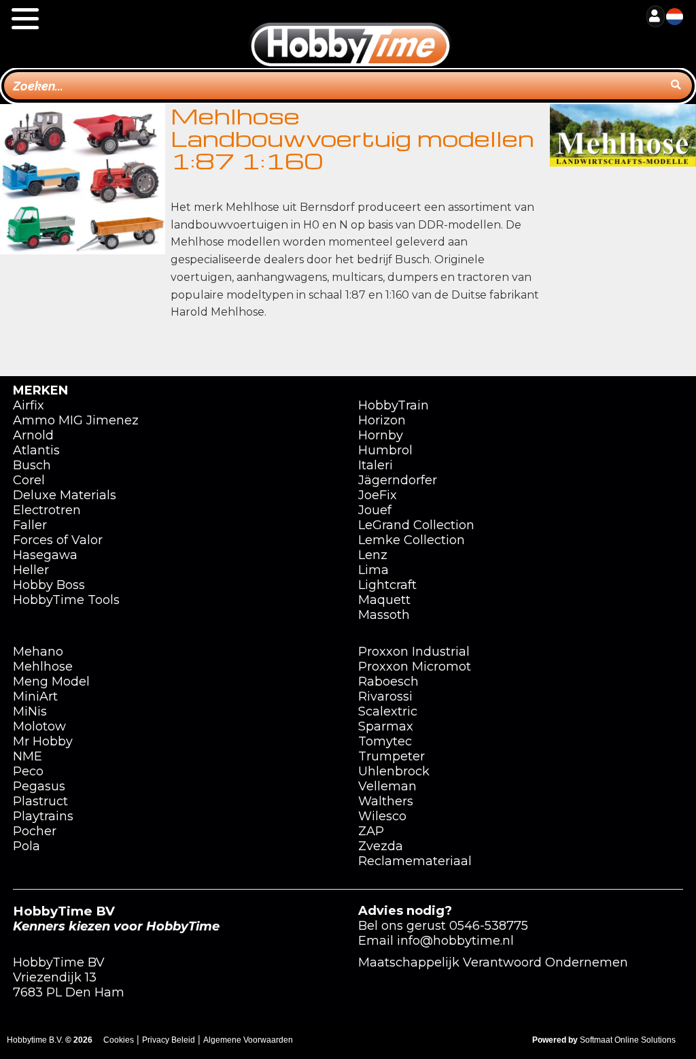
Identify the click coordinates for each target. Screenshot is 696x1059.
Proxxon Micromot (414, 666)
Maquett (384, 599)
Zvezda (380, 846)
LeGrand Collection (416, 525)
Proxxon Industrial (414, 651)
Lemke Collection (411, 540)
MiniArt (35, 696)
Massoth (384, 614)
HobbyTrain (393, 405)
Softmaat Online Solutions (628, 1040)
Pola (26, 846)
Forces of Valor (58, 540)
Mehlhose (43, 666)
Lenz (372, 555)
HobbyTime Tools (66, 599)
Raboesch (388, 681)
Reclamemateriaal (415, 861)
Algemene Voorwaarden (248, 1040)
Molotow (39, 726)
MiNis (30, 711)
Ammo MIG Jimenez (76, 420)
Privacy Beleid (168, 1040)
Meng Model (51, 681)
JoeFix (377, 495)
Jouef (375, 510)
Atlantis (36, 450)
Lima (373, 569)
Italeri (375, 465)
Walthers (385, 801)
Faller (30, 525)
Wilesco (382, 816)
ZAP (371, 831)
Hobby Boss (49, 584)
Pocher (34, 831)
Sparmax (385, 726)
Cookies (118, 1040)
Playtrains (43, 816)
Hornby (380, 435)
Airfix (28, 405)
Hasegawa (45, 555)
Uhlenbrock (394, 771)
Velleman (387, 786)
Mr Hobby (43, 741)
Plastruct (40, 801)
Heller (31, 569)
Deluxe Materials (64, 495)
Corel (29, 480)
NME (27, 756)
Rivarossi (385, 696)
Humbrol (385, 450)
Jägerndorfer (397, 480)
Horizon (382, 420)
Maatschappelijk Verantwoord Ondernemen (493, 962)
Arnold (33, 435)
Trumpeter (391, 756)
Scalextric (387, 711)
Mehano (38, 651)
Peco (28, 771)
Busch (32, 465)
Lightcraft (387, 584)
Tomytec (385, 741)
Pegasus (39, 786)
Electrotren (47, 510)
